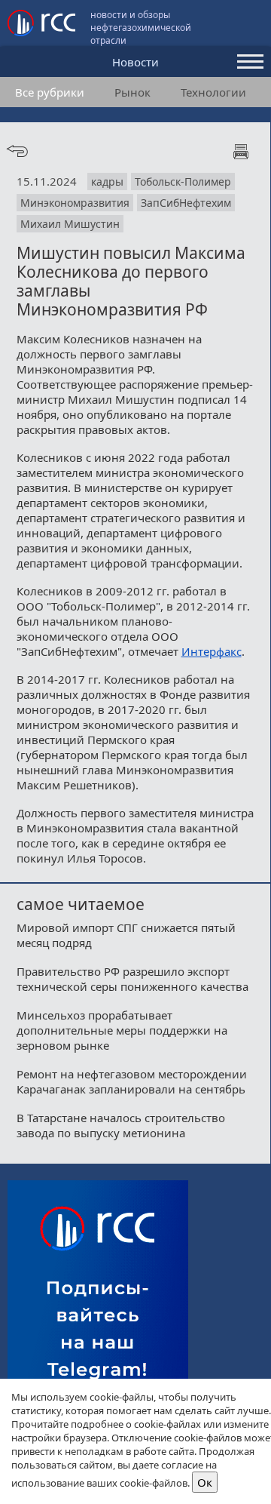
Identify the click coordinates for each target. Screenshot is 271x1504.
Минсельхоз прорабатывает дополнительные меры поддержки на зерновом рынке (122, 1030)
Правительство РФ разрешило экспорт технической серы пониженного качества (132, 979)
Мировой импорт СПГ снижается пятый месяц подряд (126, 935)
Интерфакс (211, 651)
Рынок (132, 92)
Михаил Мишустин (70, 224)
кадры (107, 181)
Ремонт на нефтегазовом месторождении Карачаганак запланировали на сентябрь (132, 1081)
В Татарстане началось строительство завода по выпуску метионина (121, 1125)
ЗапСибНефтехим (186, 202)
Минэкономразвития (74, 202)
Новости (135, 61)
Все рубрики (49, 92)
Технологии (213, 92)
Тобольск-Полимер (183, 181)
